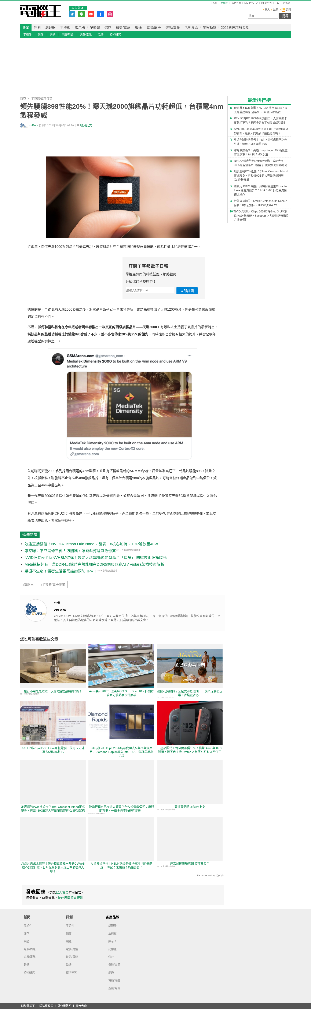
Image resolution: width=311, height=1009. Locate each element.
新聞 (25, 27)
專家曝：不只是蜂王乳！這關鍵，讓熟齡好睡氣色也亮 (70, 551)
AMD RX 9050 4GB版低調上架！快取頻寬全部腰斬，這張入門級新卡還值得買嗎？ (261, 131)
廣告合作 (81, 1006)
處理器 (50, 27)
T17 (277, 3)
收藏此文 (86, 125)
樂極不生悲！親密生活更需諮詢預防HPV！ (61, 571)
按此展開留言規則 (70, 898)
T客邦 (214, 3)
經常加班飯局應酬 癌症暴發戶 (189, 863)
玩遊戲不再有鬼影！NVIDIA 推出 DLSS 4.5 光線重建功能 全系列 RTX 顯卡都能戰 (260, 110)
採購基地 (236, 3)
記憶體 (95, 27)
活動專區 (191, 27)
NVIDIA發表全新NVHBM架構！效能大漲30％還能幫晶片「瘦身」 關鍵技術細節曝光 (96, 557)
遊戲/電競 (172, 27)
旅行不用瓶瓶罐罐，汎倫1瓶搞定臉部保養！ (53, 691)
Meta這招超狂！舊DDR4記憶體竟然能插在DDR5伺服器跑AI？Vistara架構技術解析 (94, 564)
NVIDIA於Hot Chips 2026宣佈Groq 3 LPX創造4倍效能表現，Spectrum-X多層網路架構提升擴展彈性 (261, 215)
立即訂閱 (187, 291)
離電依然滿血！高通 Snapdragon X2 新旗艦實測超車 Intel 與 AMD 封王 (261, 152)
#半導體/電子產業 (52, 584)
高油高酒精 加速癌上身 (190, 806)
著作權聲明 (64, 1006)
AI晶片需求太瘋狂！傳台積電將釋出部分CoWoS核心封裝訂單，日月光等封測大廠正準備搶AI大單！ (53, 867)
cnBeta (33, 125)
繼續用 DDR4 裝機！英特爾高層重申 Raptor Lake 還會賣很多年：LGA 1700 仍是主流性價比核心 (261, 190)
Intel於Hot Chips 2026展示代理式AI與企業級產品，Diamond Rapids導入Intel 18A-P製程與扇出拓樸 (121, 751)
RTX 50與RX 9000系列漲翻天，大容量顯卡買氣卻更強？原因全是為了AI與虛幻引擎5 (260, 120)
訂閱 (288, 9)
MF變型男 (266, 3)
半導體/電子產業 (42, 98)
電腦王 (40, 11)
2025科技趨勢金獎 (235, 27)
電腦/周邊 (153, 27)
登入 (267, 9)
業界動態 (209, 27)
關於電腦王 (28, 1006)
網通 (138, 27)
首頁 (23, 98)
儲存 (108, 27)
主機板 (65, 27)
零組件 (27, 34)
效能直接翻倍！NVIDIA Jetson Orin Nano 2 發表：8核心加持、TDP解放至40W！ (93, 544)
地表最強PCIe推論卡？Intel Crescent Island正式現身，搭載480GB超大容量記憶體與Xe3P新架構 (261, 175)
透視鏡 (286, 3)
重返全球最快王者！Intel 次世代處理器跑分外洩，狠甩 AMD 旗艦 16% (260, 141)
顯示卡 (80, 27)
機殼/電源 (123, 27)
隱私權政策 (46, 1006)
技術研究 (115, 34)
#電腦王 (28, 584)
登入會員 (62, 892)
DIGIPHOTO (251, 3)
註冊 (275, 9)
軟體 (100, 34)
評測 (37, 27)
